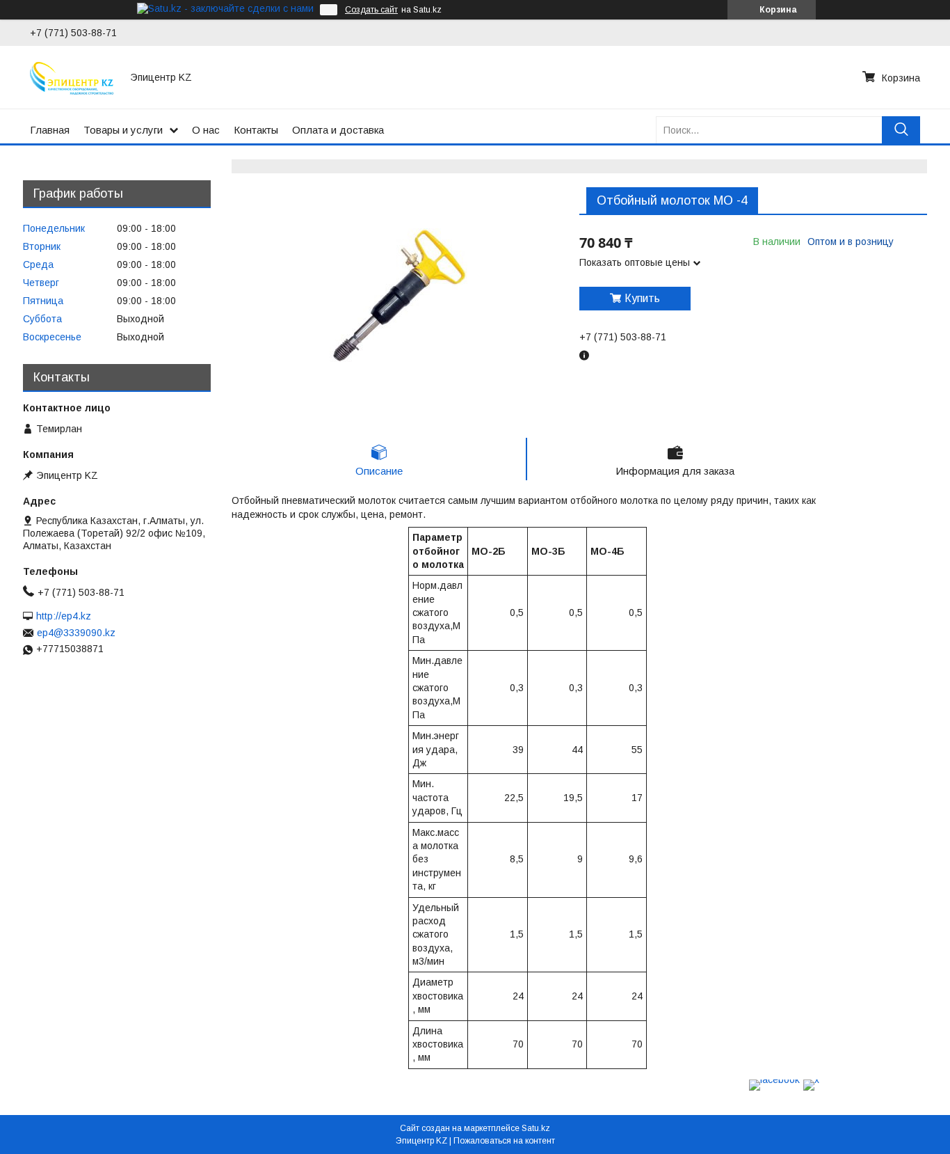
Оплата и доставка (338, 130)
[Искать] (901, 129)
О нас (206, 130)
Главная (50, 130)
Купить (642, 298)
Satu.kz (536, 1128)
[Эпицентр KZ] (71, 77)
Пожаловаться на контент (504, 1141)
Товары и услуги (123, 130)
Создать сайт (371, 10)
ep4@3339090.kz (76, 632)
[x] (811, 1079)
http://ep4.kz (63, 616)
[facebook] (774, 1079)
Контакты (256, 130)
